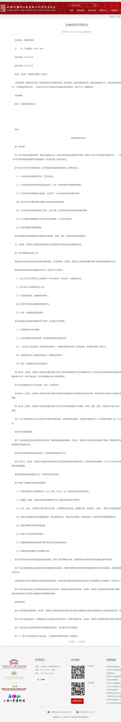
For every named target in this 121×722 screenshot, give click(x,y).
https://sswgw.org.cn (47, 673)
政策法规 (92, 10)
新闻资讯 (103, 10)
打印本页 (81, 642)
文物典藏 (114, 10)
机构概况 (80, 10)
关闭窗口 (72, 642)
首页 (71, 10)
